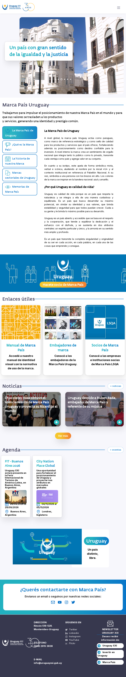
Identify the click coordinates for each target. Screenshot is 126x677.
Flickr (71, 643)
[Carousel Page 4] (64, 79)
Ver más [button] (63, 435)
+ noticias (115, 386)
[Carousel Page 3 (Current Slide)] (61, 79)
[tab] (19, 146)
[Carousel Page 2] (58, 79)
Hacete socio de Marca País (63, 285)
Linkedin (73, 633)
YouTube (73, 639)
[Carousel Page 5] (68, 79)
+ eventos (115, 449)
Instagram (74, 636)
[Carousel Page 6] (71, 79)
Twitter (72, 629)
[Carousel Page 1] (55, 79)
